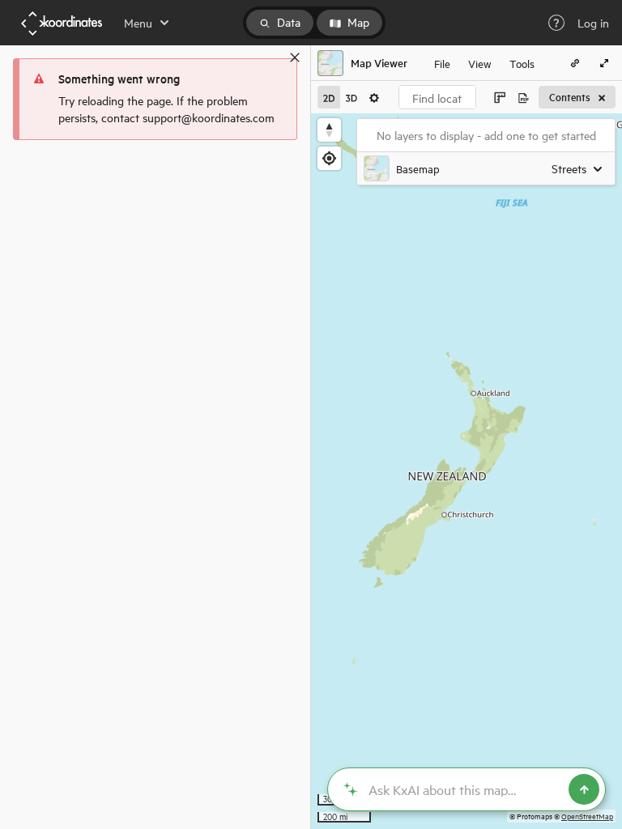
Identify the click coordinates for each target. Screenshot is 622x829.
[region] (466, 471)
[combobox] (437, 97)
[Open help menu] (556, 23)
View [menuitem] (480, 62)
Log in (593, 23)
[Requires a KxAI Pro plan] (466, 789)
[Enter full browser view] (604, 63)
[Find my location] (329, 158)
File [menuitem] (442, 62)
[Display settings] (374, 97)
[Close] (294, 57)
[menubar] (484, 63)
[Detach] (271, 57)
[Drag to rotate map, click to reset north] (329, 130)
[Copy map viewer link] (575, 63)
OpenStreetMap (587, 815)
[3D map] (351, 97)
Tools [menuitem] (522, 62)
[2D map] (328, 97)
